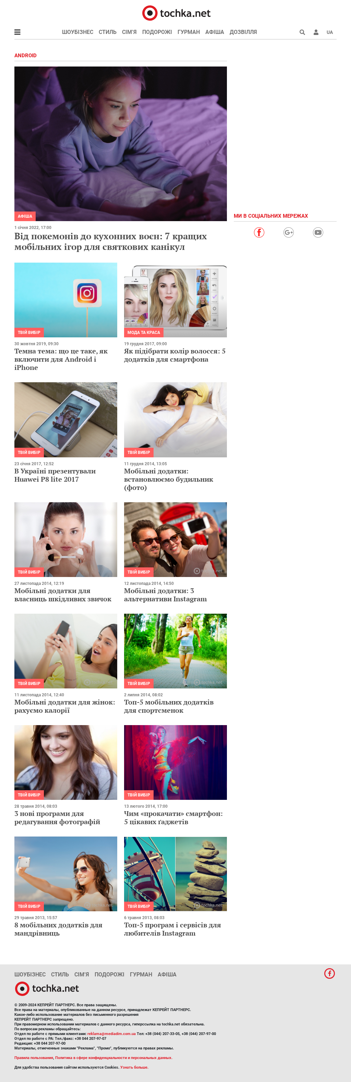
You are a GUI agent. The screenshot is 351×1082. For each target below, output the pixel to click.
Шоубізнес (77, 32)
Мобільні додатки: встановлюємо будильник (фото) (168, 479)
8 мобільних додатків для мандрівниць (58, 929)
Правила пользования (33, 1058)
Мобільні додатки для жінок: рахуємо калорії (64, 706)
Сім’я (129, 32)
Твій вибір (29, 332)
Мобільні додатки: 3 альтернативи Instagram (165, 594)
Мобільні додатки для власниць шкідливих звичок (62, 594)
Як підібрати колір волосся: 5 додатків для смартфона (175, 355)
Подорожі (157, 32)
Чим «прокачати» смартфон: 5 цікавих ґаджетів (173, 817)
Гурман (189, 32)
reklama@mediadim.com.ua (111, 1034)
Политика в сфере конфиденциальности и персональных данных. (113, 1058)
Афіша (214, 32)
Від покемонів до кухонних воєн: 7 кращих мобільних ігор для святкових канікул (110, 241)
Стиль (108, 32)
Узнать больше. (134, 1067)
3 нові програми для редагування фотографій (57, 817)
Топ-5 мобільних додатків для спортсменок (169, 706)
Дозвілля (243, 32)
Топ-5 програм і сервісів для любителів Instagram (172, 929)
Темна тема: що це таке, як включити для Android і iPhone (61, 359)
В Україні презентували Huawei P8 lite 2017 (55, 475)
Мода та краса (144, 332)
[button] (316, 32)
